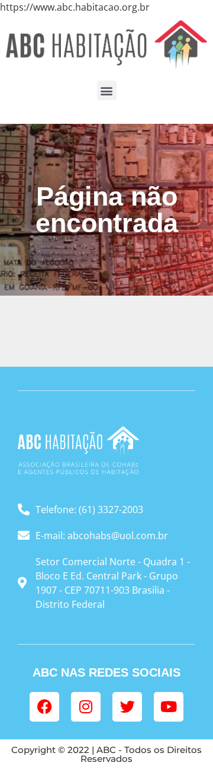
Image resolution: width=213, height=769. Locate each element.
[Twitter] (127, 707)
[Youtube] (168, 707)
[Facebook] (44, 707)
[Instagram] (86, 707)
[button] (107, 90)
